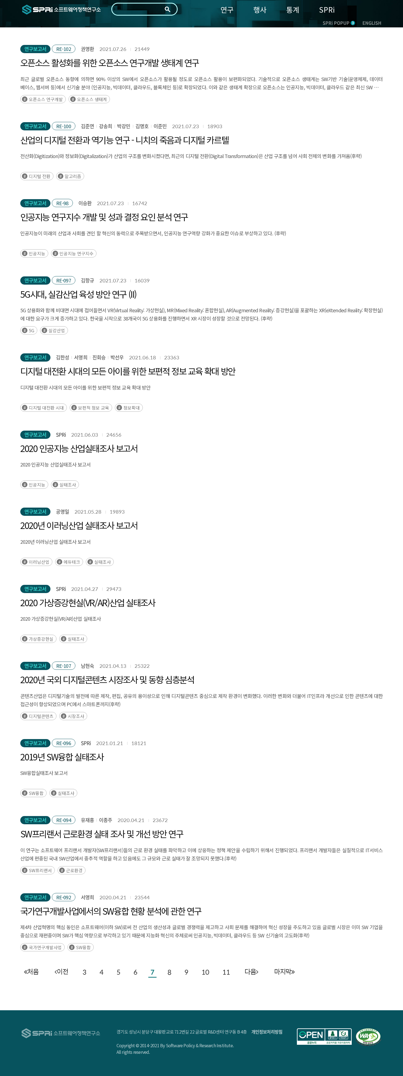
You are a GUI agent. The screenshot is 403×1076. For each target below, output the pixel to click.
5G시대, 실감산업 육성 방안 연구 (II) (78, 294)
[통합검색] (167, 9)
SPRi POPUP (338, 22)
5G (31, 330)
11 (226, 972)
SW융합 (36, 793)
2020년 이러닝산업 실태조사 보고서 (79, 525)
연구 (227, 9)
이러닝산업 (39, 562)
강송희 (105, 126)
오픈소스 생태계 (92, 99)
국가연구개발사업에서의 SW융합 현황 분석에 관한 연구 (110, 911)
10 (205, 972)
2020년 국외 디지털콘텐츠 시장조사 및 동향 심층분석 (107, 679)
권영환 (87, 49)
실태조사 (67, 484)
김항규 (87, 280)
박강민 (123, 126)
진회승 (99, 357)
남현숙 (87, 665)
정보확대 (131, 407)
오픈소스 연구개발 (46, 99)
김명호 (142, 126)
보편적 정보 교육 (93, 407)
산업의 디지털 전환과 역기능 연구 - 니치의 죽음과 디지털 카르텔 (124, 139)
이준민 (160, 126)
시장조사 (76, 716)
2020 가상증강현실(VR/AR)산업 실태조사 (87, 602)
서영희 (80, 357)
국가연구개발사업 (45, 947)
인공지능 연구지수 (76, 253)
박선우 (117, 357)
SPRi (327, 9)
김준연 (87, 126)
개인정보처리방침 (267, 1031)
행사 (259, 9)
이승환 (85, 203)
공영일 (62, 511)
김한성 (62, 357)
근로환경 (74, 870)
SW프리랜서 (40, 870)
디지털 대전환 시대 (46, 407)
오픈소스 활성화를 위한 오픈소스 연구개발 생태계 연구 (109, 62)
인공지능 (37, 253)
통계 (292, 9)
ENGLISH (371, 22)
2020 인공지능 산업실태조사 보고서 (79, 448)
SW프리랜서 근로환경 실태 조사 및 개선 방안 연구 (101, 833)
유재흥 (87, 820)
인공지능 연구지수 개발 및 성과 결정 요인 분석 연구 (104, 216)
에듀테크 (72, 562)
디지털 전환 (39, 176)
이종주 (105, 820)
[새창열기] (324, 1036)
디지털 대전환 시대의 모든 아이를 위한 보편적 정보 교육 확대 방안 (127, 371)
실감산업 (57, 330)
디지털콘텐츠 (41, 716)
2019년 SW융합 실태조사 (62, 756)
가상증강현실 (41, 639)
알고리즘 (73, 176)
